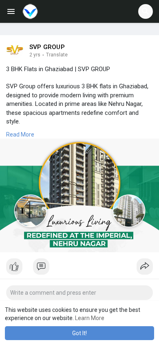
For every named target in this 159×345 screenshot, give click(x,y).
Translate (57, 55)
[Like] (79, 268)
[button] (145, 11)
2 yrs (34, 55)
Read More (20, 134)
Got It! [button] (79, 333)
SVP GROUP (47, 47)
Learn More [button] (89, 318)
